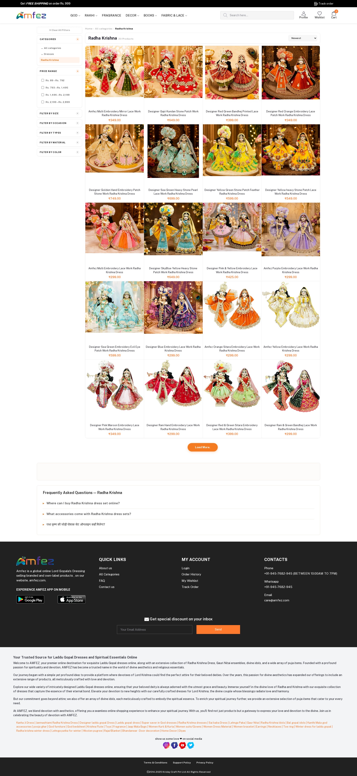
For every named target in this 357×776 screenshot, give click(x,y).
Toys (108, 726)
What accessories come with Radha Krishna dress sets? (88, 514)
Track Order (190, 587)
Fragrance (119, 726)
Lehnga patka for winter (67, 730)
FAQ (102, 580)
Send (218, 629)
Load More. (202, 447)
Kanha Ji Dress (25, 722)
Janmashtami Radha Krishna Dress (57, 722)
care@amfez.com (276, 600)
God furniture (57, 726)
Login (185, 568)
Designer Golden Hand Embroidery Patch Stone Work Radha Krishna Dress (114, 191)
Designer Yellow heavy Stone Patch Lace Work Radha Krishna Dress (290, 191)
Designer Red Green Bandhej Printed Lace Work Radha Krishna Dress (232, 113)
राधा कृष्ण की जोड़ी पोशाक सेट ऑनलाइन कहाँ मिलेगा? (75, 524)
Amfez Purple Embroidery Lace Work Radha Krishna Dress (291, 270)
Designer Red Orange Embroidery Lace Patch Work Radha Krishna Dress (290, 113)
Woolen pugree (93, 730)
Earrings (261, 726)
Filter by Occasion (59, 123)
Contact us (106, 587)
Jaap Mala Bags (137, 726)
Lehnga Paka (237, 722)
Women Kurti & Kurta (162, 726)
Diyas (182, 730)
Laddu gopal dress (128, 722)
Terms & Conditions (155, 762)
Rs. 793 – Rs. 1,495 (57, 87)
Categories (59, 39)
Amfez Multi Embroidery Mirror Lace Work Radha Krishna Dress (114, 113)
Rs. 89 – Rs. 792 (55, 80)
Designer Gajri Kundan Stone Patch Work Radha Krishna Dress (173, 113)
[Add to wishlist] (88, 103)
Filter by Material (59, 142)
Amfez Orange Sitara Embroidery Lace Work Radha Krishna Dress (232, 348)
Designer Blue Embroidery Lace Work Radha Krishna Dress (173, 348)
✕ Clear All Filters (59, 30)
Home (88, 28)
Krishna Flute (95, 726)
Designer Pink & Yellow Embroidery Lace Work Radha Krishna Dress (232, 270)
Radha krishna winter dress (33, 730)
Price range (59, 71)
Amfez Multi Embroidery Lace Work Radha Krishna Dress (114, 270)
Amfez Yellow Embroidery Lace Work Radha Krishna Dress (290, 348)
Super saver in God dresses (159, 722)
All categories (103, 28)
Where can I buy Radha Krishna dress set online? (83, 503)
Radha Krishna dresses (192, 722)
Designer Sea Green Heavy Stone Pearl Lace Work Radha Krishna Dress (173, 191)
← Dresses (47, 54)
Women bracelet (244, 726)
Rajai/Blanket (112, 730)
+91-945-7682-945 (278, 573)
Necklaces (275, 726)
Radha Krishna (50, 60)
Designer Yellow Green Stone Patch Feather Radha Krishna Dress (232, 191)
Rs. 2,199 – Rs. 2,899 (58, 102)
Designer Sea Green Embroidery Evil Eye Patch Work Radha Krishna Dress (114, 348)
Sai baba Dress (218, 722)
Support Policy (182, 762)
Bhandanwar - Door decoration (141, 730)
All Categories (109, 574)
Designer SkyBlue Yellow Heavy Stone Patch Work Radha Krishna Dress (173, 270)
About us (105, 568)
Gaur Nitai (253, 722)
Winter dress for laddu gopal (313, 726)
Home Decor (169, 730)
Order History (191, 574)
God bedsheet (76, 726)
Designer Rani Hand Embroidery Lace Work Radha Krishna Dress (173, 427)
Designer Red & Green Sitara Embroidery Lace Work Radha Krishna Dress (232, 427)
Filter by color (59, 152)
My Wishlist (190, 580)
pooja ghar (40, 726)
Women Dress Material (217, 726)
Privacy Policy (204, 762)
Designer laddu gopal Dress (97, 722)
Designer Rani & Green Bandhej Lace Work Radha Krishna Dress (291, 427)
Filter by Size (59, 113)
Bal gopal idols (296, 722)
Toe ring (288, 726)
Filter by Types (59, 133)
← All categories (51, 48)
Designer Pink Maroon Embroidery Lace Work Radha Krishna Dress (114, 427)
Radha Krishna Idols (273, 722)
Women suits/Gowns (189, 726)
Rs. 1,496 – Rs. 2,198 (58, 94)
